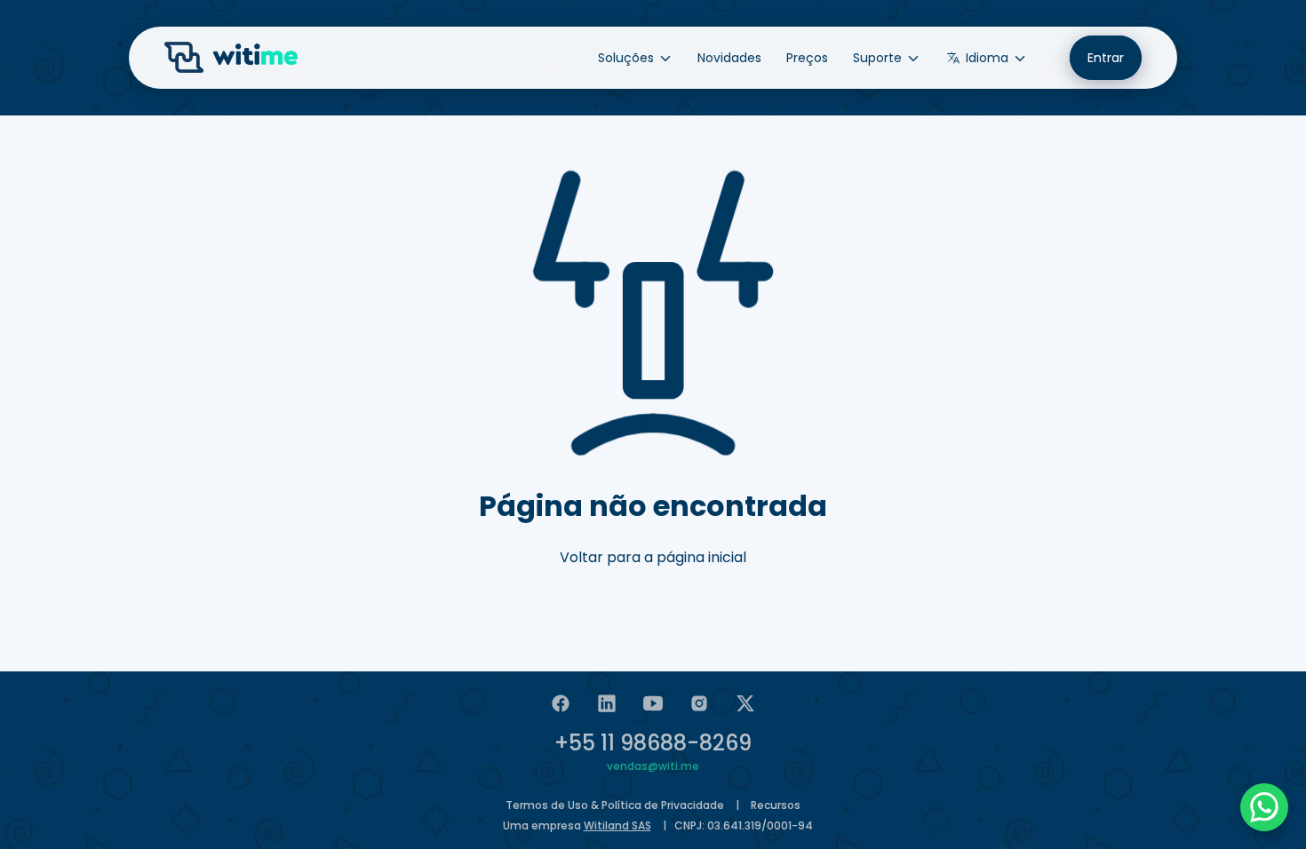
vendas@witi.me (653, 766)
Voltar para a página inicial (653, 557)
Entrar (1105, 58)
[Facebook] (560, 703)
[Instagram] (699, 703)
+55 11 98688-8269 (653, 743)
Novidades (729, 58)
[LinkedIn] (606, 703)
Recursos (775, 805)
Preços (807, 58)
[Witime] (231, 58)
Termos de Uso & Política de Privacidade (615, 805)
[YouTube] (653, 703)
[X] (745, 703)
